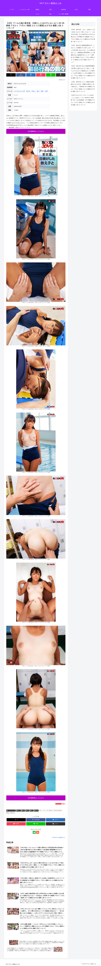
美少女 (28, 91)
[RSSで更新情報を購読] (37, 832)
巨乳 (42, 91)
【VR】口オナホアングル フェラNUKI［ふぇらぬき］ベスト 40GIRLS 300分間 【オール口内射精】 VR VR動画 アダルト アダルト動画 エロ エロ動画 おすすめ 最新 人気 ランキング (83, 100)
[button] (60, 75)
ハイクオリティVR (19, 91)
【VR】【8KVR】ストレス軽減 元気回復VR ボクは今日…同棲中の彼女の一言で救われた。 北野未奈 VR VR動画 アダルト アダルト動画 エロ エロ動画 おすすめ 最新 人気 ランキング (83, 86)
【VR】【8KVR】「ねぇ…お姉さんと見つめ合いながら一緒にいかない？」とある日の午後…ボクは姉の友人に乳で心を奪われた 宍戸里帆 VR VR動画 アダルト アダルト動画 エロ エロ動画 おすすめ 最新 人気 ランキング (83, 35)
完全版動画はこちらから (36, 131)
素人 (38, 91)
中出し (34, 91)
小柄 (46, 91)
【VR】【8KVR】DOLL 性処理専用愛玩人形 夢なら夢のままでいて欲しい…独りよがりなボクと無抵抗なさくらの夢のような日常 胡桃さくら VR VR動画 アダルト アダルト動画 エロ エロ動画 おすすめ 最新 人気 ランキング (83, 72)
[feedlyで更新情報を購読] (34, 832)
